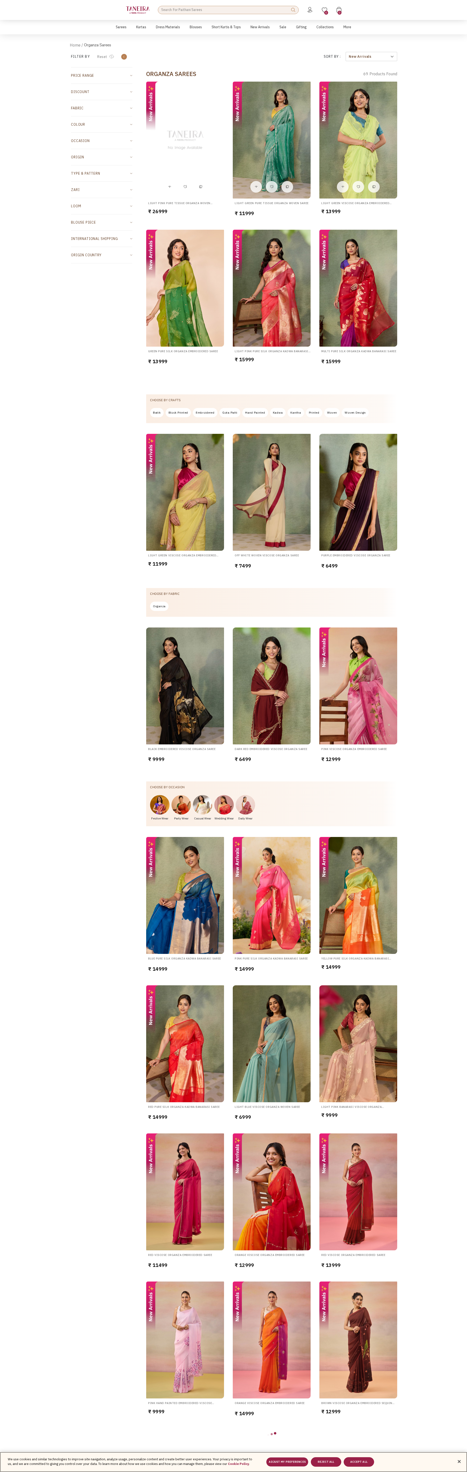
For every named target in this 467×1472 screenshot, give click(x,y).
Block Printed (178, 412)
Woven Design (355, 412)
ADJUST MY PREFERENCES (287, 1461)
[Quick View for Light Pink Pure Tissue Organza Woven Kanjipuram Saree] (169, 187)
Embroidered (205, 412)
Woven (332, 412)
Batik (157, 412)
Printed (314, 412)
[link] (196, 29)
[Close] (459, 1461)
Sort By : (332, 56)
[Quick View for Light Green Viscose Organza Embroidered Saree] (343, 187)
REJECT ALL (326, 1461)
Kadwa (278, 412)
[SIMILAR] (201, 187)
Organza (159, 606)
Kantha (295, 412)
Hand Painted (255, 412)
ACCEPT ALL (359, 1461)
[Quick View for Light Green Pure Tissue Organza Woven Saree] (256, 187)
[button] (121, 29)
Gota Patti (229, 412)
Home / (76, 45)
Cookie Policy (238, 1464)
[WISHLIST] (185, 187)
